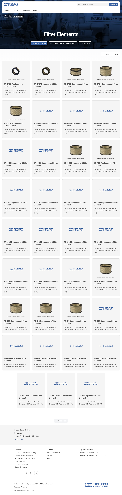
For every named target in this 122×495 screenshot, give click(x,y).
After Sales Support (53, 453)
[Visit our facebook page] (26, 473)
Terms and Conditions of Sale (88, 453)
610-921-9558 (18, 439)
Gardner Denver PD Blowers (24, 455)
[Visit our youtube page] (31, 473)
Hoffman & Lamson (21, 464)
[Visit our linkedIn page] (36, 473)
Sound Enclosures (21, 467)
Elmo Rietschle (20, 461)
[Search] (79, 4)
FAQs (48, 458)
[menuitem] (8, 10)
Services (50, 455)
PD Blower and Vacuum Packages (26, 453)
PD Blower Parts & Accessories (25, 458)
